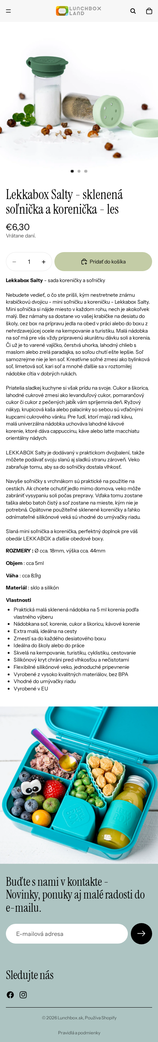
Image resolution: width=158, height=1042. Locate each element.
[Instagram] (23, 994)
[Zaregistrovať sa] (141, 933)
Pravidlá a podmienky (79, 1032)
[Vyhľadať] (133, 11)
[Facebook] (10, 994)
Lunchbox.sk (70, 1017)
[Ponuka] (8, 11)
